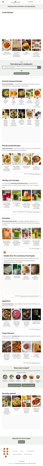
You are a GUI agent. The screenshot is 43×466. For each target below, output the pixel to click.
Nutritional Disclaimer (28, 454)
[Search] (39, 67)
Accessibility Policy (30, 451)
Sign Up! (21, 442)
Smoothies (37, 248)
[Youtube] (7, 449)
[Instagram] (7, 451)
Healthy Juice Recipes (34, 211)
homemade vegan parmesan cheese (25, 260)
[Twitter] (6, 456)
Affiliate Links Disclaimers (17, 454)
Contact (21, 451)
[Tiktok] (7, 454)
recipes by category (28, 385)
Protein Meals (36, 173)
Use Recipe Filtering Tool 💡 (21, 73)
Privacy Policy (15, 451)
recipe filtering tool (14, 385)
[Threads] (4, 454)
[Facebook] (4, 449)
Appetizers (37, 329)
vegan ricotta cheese (9, 260)
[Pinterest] (4, 451)
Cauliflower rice (7, 262)
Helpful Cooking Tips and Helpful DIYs (29, 296)
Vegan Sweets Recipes (34, 362)
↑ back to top (21, 461)
